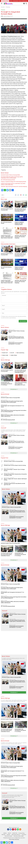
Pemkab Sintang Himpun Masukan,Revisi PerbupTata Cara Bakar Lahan (15, 668)
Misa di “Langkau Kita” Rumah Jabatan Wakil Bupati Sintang (15, 673)
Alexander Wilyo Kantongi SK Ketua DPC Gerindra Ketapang (14, 186)
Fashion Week (5, 452)
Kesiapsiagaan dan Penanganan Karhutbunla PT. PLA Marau (15, 441)
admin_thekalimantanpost (8, 16)
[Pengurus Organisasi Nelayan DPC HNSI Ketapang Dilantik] (21, 217)
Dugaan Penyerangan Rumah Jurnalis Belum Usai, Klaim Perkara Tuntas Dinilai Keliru (13, 184)
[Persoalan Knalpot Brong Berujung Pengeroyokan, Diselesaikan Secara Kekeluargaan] (21, 204)
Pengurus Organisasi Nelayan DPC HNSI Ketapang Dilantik (13, 181)
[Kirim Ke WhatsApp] (26, 195)
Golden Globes (14, 452)
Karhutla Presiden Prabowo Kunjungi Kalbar (10, 175)
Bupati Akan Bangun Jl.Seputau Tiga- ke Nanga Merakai (14, 664)
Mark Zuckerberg (20, 449)
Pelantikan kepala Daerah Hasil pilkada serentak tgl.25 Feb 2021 (14, 678)
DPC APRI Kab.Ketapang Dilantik (8, 179)
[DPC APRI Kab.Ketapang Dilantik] (7, 217)
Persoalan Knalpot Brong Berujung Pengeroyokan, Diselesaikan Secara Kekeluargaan (12, 177)
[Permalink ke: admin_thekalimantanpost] (2, 16)
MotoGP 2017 (5, 449)
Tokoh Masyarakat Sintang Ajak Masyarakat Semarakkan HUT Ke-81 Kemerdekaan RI (21, 480)
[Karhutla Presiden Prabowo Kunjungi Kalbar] (7, 204)
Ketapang (3, 9)
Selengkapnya (13, 486)
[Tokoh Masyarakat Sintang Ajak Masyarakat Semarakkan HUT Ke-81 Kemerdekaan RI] (21, 474)
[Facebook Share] (16, 195)
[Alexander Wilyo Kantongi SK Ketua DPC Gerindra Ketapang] (21, 230)
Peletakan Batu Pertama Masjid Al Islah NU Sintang (15, 659)
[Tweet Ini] (18, 195)
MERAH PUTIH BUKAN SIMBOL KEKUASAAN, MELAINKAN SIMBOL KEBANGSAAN (12, 512)
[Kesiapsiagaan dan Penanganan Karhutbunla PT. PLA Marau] (7, 474)
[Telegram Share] (23, 195)
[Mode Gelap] (24, 3)
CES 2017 (12, 449)
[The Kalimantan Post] (8, 3)
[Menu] (2, 3)
